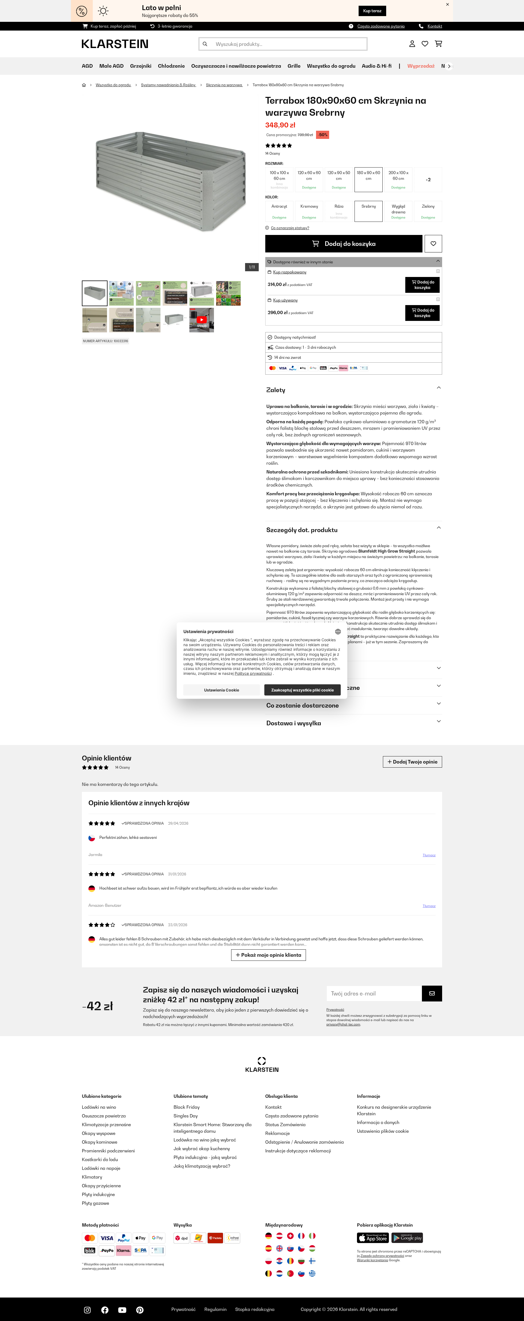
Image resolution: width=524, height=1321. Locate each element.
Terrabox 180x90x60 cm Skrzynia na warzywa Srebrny (298, 85)
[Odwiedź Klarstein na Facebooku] (104, 1310)
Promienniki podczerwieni (108, 1150)
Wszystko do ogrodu (113, 85)
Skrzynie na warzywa (224, 85)
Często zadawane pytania (381, 26)
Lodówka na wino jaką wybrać (205, 1140)
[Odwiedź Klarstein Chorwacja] (279, 1261)
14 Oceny (272, 153)
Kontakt (435, 26)
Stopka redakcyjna (255, 1309)
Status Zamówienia (285, 1124)
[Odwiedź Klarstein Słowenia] (301, 1273)
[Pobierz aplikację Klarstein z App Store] (373, 1238)
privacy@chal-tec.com (343, 1024)
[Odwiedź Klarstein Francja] (301, 1236)
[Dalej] (449, 66)
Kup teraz (372, 10)
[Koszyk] (438, 44)
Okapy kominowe (99, 1142)
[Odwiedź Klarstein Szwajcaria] (290, 1236)
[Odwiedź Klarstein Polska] (268, 1261)
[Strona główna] (89, 85)
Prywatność (335, 1010)
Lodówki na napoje (101, 1168)
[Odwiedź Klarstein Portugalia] (290, 1273)
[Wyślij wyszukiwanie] (205, 44)
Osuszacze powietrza (104, 1116)
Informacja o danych (378, 1122)
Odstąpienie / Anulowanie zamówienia (304, 1142)
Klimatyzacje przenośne (106, 1124)
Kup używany (285, 300)
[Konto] (412, 44)
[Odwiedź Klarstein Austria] (279, 1236)
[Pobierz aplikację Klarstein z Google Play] (407, 1238)
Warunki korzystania (372, 1260)
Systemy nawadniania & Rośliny (168, 85)
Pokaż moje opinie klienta (270, 955)
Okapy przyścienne (101, 1185)
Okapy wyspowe (98, 1133)
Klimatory (92, 1177)
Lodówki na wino (99, 1107)
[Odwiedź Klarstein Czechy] (301, 1248)
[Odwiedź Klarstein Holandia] (279, 1273)
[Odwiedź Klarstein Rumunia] (290, 1261)
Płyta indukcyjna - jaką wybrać (205, 1157)
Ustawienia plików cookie (383, 1131)
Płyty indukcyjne (98, 1194)
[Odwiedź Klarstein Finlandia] (312, 1261)
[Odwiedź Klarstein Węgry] (312, 1248)
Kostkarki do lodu (100, 1159)
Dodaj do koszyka (349, 243)
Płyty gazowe (95, 1203)
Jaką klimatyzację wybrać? (202, 1166)
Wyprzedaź (421, 66)
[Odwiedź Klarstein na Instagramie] (87, 1310)
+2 (428, 179)
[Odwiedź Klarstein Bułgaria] (301, 1261)
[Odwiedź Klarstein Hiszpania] (268, 1248)
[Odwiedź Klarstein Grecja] (312, 1274)
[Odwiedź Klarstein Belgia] (268, 1273)
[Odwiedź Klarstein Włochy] (312, 1236)
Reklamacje (277, 1133)
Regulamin (215, 1309)
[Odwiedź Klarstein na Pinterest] (139, 1310)
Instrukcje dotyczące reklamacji (298, 1150)
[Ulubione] (425, 44)
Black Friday (187, 1107)
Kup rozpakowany (289, 272)
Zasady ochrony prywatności (382, 1256)
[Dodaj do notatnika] (433, 243)
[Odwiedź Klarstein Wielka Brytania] (279, 1248)
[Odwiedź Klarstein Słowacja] (290, 1248)
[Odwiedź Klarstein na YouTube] (122, 1310)
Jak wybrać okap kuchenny (202, 1148)
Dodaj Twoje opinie (414, 762)
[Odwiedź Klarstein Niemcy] (268, 1236)
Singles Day (186, 1116)
